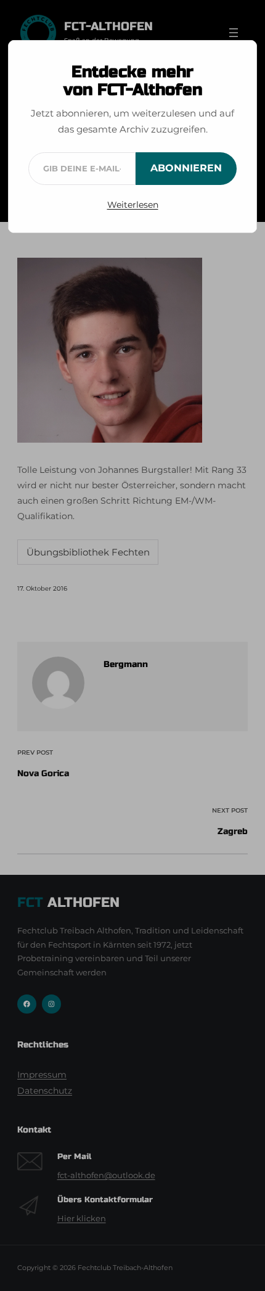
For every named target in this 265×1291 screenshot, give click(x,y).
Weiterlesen (132, 204)
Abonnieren (186, 168)
